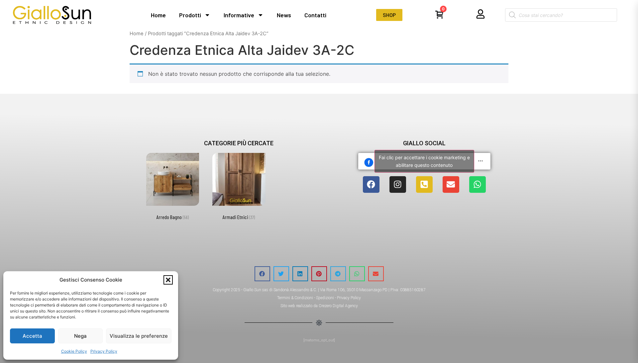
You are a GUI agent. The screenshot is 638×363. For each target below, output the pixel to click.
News (284, 15)
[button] (168, 280)
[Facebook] (371, 184)
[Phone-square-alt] (424, 184)
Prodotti (190, 15)
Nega (80, 336)
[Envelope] (451, 184)
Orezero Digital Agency (338, 305)
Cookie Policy (74, 351)
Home (158, 15)
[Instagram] (397, 184)
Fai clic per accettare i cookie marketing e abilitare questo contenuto (424, 161)
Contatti (315, 15)
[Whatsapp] (477, 184)
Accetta (32, 336)
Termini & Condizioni (295, 298)
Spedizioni (325, 298)
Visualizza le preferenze (139, 336)
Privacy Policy (103, 351)
